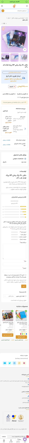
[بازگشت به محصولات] (4, 23)
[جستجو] (3, 10)
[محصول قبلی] (6, 23)
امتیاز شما (23, 232)
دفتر (9, 18)
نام (25, 261)
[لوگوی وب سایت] (14, 6)
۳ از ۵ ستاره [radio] (14, 232)
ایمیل (24, 268)
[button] (26, 39)
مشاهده (4, 436)
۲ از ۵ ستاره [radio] (15, 232)
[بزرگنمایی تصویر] (25, 49)
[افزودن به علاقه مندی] (18, 312)
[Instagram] (19, 363)
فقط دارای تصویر (20, 296)
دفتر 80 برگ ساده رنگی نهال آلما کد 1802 (22, 323)
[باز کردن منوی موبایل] (27, 6)
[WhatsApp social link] (18, 97)
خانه (27, 18)
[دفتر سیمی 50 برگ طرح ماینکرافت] (7, 315)
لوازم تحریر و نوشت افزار (18, 18)
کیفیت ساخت (22, 237)
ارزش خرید (23, 234)
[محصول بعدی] (2, 23)
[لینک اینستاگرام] (20, 97)
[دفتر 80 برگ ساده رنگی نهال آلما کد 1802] (21, 315)
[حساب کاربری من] (2, 6)
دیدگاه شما (23, 242)
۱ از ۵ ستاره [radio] (17, 232)
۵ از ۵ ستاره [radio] (11, 232)
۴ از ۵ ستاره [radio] (13, 232)
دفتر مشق (25, 20)
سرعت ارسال (23, 239)
